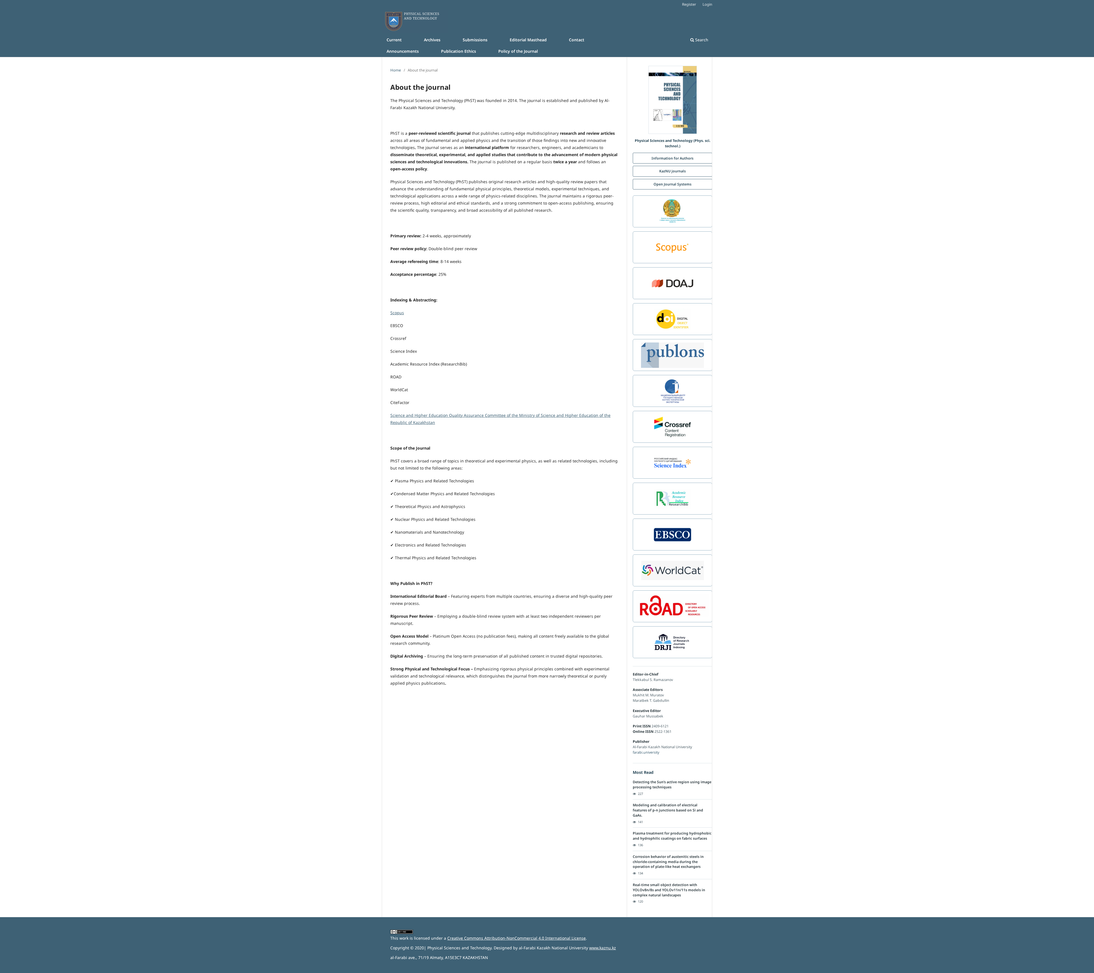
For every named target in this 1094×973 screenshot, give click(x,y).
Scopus (397, 312)
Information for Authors (672, 158)
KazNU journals (672, 171)
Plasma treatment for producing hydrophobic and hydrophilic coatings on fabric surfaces (672, 836)
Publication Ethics (458, 51)
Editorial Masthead (528, 39)
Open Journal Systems (672, 184)
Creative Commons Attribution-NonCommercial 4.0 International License (516, 938)
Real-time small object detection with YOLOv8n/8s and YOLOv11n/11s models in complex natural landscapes (669, 889)
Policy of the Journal (518, 51)
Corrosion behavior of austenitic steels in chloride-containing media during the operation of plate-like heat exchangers (668, 861)
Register (689, 4)
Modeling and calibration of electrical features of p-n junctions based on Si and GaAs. (668, 810)
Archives (432, 39)
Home (395, 70)
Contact (576, 39)
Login (707, 4)
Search (701, 39)
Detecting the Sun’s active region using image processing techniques (672, 785)
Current (394, 39)
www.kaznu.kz (602, 947)
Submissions (475, 39)
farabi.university (646, 752)
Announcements (403, 51)
